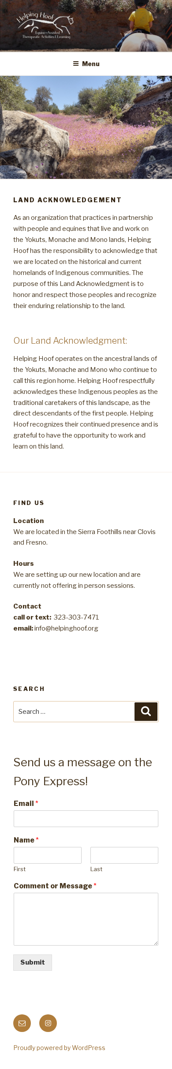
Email (26, 803)
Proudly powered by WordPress (59, 1047)
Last (96, 868)
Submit (32, 962)
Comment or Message (55, 886)
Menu (91, 63)
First (20, 868)
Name (26, 840)
